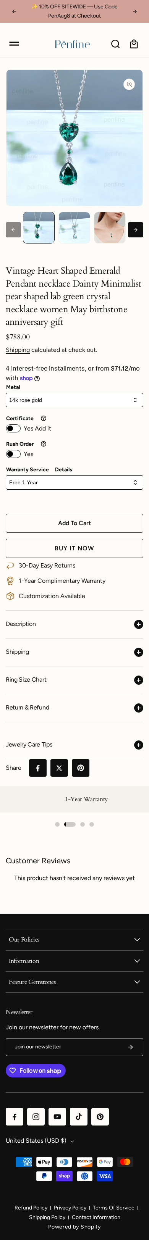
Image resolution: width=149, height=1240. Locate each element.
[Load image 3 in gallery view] (110, 227)
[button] (14, 43)
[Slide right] (135, 229)
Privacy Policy (70, 1208)
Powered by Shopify (74, 1227)
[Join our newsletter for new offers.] (130, 1047)
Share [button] (13, 767)
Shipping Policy (47, 1217)
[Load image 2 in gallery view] (74, 227)
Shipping (18, 349)
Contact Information (96, 1217)
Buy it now (74, 548)
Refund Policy (31, 1208)
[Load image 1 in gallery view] (39, 227)
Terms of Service (113, 1208)
